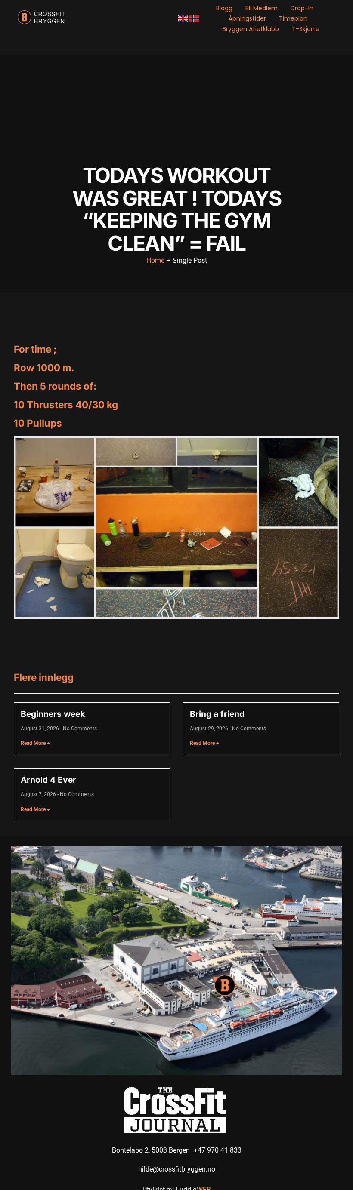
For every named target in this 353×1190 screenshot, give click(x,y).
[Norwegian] (194, 18)
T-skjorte (305, 29)
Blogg (224, 8)
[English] (183, 18)
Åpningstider (247, 18)
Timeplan (293, 18)
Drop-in (302, 8)
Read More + (35, 743)
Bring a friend (217, 714)
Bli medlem (261, 8)
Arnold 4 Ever (48, 780)
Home (155, 260)
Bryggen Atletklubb (251, 29)
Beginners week (53, 714)
